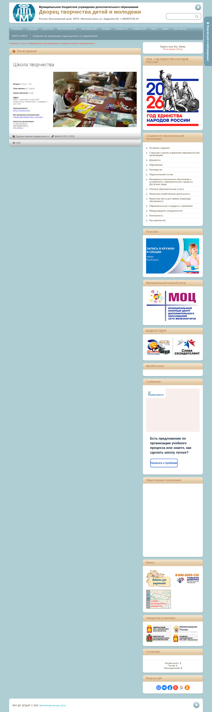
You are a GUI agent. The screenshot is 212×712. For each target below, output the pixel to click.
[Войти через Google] (181, 687)
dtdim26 (58, 136)
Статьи (23, 43)
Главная (13, 43)
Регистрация (169, 49)
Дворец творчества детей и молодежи (90, 12)
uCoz (63, 705)
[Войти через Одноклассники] (187, 687)
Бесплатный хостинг (49, 705)
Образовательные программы (44, 43)
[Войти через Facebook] (169, 687)
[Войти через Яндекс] (175, 687)
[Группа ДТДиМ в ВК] (198, 7)
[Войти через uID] (158, 687)
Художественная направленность (78, 43)
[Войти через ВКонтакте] (164, 687)
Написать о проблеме (164, 463)
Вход (180, 49)
